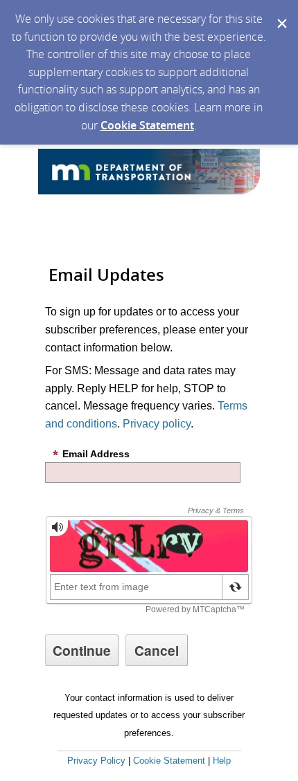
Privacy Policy (96, 760)
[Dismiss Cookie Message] (280, 13)
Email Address (96, 453)
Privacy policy (157, 424)
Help (222, 760)
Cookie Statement (147, 125)
